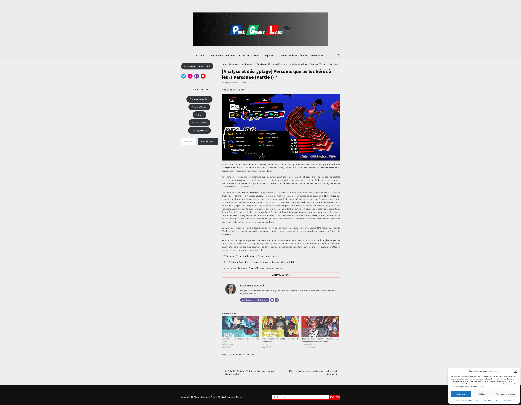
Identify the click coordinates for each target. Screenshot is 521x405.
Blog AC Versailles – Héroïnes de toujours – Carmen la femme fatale (263, 262)
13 (250, 354)
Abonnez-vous (208, 141)
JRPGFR (199, 114)
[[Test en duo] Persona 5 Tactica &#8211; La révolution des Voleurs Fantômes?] (320, 326)
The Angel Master (199, 130)
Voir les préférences (505, 394)
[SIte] (277, 300)
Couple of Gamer (199, 107)
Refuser (482, 394)
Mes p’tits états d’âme (292, 55)
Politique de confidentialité (464, 400)
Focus (229, 55)
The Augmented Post (199, 99)
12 (248, 354)
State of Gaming (199, 122)
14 (253, 354)
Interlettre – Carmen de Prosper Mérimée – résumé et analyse (254, 268)
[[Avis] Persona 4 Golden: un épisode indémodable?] (280, 326)
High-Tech (269, 55)
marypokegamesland (229, 82)
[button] (515, 371)
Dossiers (242, 55)
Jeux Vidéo (215, 55)
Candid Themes (236, 397)
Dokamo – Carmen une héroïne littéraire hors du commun (252, 256)
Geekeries (315, 55)
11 (245, 354)
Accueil (200, 55)
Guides (255, 55)
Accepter (461, 394)
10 (243, 354)
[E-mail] (272, 300)
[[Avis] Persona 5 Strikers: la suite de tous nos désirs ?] (240, 326)
